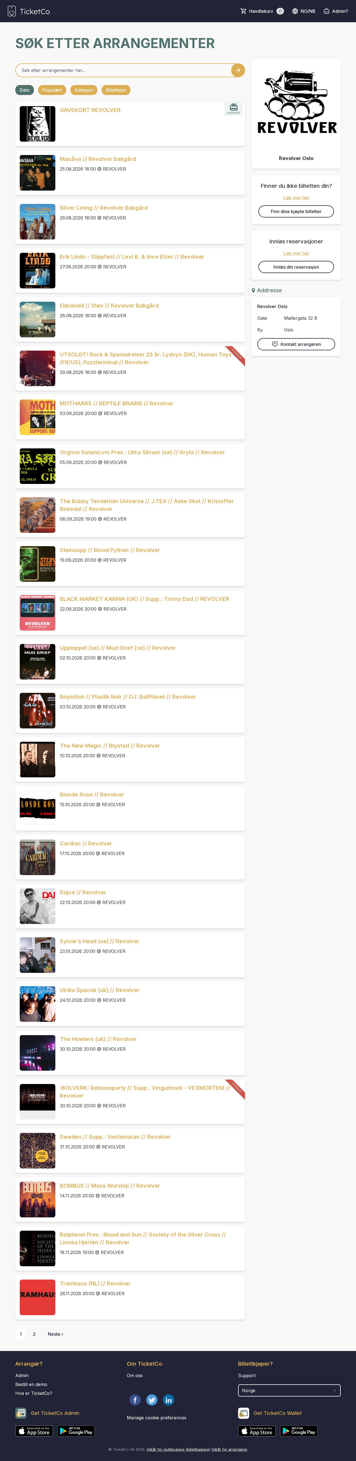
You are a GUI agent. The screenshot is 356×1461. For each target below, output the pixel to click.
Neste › (55, 1334)
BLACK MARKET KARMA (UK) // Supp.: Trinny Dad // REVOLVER (144, 599)
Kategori (84, 90)
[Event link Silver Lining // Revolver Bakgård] (35, 221)
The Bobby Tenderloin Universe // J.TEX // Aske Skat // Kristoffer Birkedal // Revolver (147, 505)
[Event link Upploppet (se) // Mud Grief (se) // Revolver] (35, 662)
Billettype (116, 90)
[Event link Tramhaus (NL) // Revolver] (35, 1297)
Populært (52, 90)
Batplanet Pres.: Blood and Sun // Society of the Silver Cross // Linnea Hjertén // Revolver (143, 1238)
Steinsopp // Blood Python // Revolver (110, 550)
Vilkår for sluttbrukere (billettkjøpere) (178, 1449)
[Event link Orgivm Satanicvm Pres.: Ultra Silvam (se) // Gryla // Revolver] (35, 466)
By (260, 330)
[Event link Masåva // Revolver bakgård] (35, 173)
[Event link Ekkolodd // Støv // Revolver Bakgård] (35, 319)
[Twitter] (151, 1399)
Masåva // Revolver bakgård (98, 159)
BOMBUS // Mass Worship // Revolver (110, 1185)
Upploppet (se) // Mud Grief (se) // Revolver (118, 648)
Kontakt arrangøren (301, 344)
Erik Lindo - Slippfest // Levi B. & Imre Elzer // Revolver (132, 256)
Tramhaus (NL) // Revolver (95, 1283)
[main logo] (29, 11)
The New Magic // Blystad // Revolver (110, 745)
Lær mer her (296, 197)
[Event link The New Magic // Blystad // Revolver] (35, 759)
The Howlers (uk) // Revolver (98, 1039)
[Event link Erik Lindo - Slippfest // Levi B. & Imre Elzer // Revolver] (35, 270)
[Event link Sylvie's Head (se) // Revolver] (35, 955)
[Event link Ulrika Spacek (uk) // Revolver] (35, 1004)
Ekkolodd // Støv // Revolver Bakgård (109, 305)
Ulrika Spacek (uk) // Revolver (100, 990)
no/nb (308, 11)
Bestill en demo (31, 1384)
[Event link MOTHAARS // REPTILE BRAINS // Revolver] (35, 417)
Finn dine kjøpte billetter (296, 211)
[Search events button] (238, 70)
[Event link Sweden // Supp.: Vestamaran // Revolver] (35, 1150)
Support (247, 1375)
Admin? (340, 11)
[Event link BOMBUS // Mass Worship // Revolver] (35, 1199)
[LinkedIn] (168, 1399)
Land (243, 1381)
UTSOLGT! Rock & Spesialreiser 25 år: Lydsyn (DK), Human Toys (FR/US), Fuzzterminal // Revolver (146, 358)
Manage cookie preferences (156, 1417)
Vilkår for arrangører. (229, 1449)
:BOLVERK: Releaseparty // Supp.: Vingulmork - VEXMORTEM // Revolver (145, 1092)
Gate (262, 318)
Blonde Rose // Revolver (92, 794)
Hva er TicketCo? (33, 1393)
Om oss (135, 1375)
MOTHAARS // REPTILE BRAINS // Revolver (117, 403)
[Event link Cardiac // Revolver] (35, 857)
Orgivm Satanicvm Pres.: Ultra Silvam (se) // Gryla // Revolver (142, 452)
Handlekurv (265, 11)
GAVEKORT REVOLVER (90, 110)
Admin (22, 1375)
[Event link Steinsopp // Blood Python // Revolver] (35, 564)
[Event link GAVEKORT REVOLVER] (35, 124)
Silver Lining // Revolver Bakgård (104, 207)
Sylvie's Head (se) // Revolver (100, 941)
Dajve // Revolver (83, 892)
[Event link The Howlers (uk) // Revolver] (35, 1053)
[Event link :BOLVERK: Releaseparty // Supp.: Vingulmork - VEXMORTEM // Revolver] (35, 1102)
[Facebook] (135, 1399)
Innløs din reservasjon (296, 267)
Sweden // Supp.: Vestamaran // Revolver (115, 1136)
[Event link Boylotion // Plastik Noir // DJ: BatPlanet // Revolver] (35, 710)
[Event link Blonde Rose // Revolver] (35, 808)
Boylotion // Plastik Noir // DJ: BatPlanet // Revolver (128, 696)
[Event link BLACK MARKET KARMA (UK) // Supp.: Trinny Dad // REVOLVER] (35, 613)
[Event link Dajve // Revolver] (35, 906)
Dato (24, 90)
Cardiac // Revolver (86, 843)
